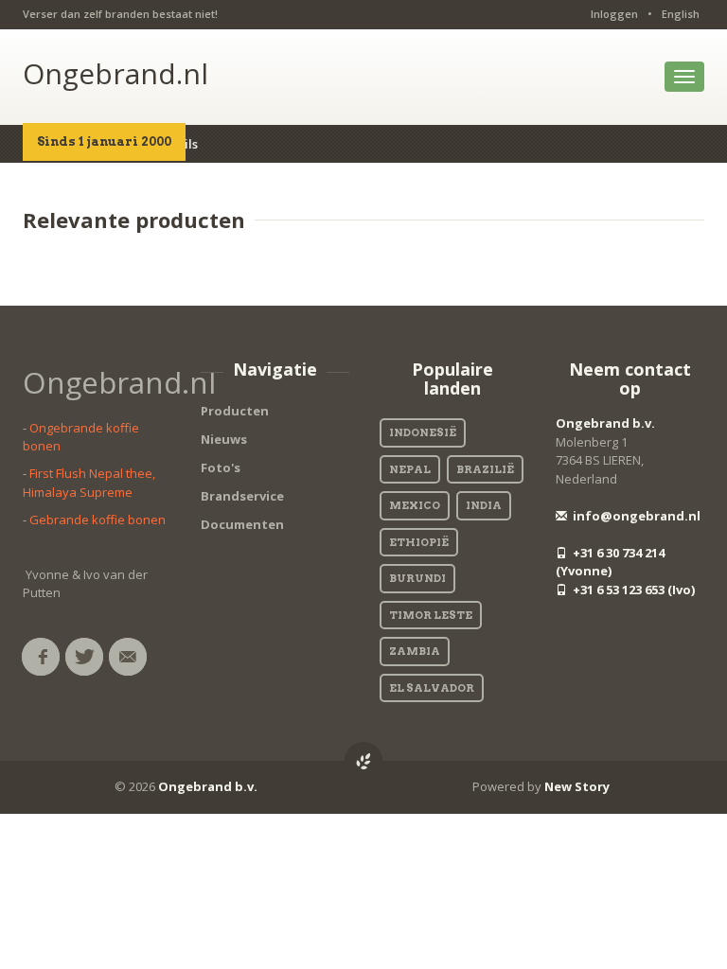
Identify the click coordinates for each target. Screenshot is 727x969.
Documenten (242, 524)
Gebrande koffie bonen (97, 519)
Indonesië (422, 432)
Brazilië (485, 469)
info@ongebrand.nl (635, 515)
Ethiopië (419, 542)
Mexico (414, 505)
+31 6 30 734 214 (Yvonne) (610, 562)
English (681, 14)
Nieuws (224, 439)
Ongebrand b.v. (605, 423)
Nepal (410, 469)
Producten (235, 410)
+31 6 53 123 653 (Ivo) (632, 589)
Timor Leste (430, 615)
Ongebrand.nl (115, 73)
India (484, 505)
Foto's (220, 467)
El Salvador (431, 688)
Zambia (414, 651)
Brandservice (242, 495)
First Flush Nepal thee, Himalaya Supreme (89, 483)
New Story (577, 786)
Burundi (417, 578)
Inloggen (614, 14)
